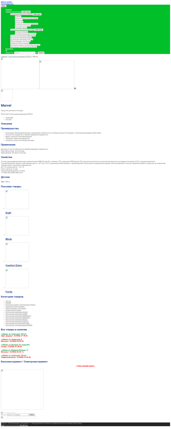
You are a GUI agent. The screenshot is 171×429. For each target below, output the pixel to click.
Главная (9, 10)
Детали (9, 119)
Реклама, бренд (21, 28)
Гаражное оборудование (19, 43)
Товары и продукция (13, 12)
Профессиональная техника (25, 34)
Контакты (9, 49)
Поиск (32, 415)
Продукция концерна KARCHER (22, 30)
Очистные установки (23, 26)
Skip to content (6, 2)
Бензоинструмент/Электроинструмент (25, 45)
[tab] (88, 117)
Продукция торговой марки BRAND (23, 47)
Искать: (4, 415)
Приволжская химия (13, 310)
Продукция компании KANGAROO (23, 36)
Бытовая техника (21, 32)
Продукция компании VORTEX (21, 39)
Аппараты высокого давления (26, 24)
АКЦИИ (8, 303)
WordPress (24, 425)
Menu (4, 6)
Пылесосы (19, 20)
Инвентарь (19, 22)
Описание (9, 117)
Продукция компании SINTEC (17, 320)
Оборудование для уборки (20, 41)
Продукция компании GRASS (21, 14)
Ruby (3, 425)
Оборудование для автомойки (26, 18)
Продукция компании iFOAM (21, 37)
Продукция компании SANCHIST (18, 318)
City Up (8, 301)
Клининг (18, 16)
